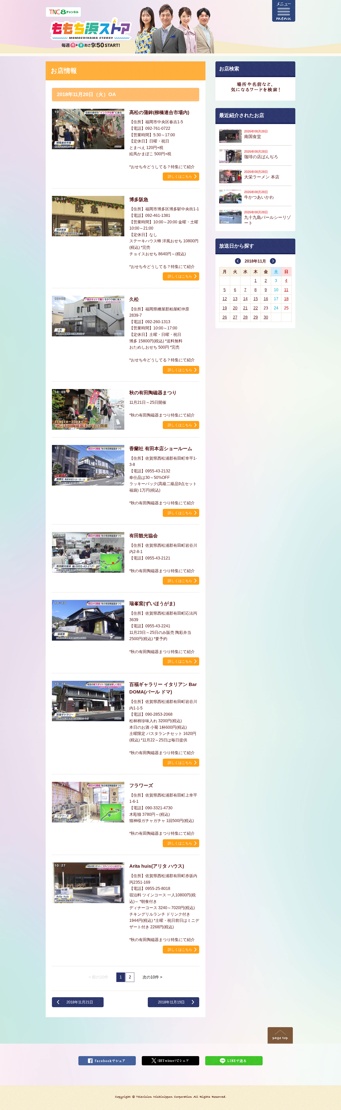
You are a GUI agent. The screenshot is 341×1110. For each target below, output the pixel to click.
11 (286, 290)
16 (266, 299)
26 (224, 317)
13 (235, 299)
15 (255, 299)
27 (235, 317)
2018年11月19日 (171, 1002)
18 (286, 299)
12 (224, 299)
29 (255, 317)
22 (255, 308)
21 (245, 308)
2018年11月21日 (79, 1002)
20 (235, 308)
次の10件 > (152, 977)
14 (245, 299)
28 (245, 317)
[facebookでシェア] (107, 1059)
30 (266, 317)
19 (224, 308)
